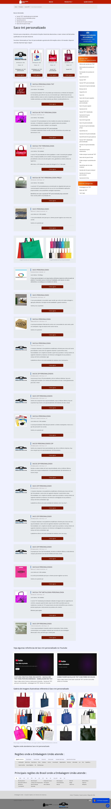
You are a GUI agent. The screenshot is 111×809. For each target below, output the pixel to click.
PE (43, 778)
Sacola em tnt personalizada (87, 134)
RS (39, 778)
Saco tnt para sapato (85, 106)
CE (50, 778)
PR (31, 778)
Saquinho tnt (83, 92)
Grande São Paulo (60, 759)
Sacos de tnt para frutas (23, 23)
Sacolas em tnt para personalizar (85, 174)
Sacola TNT (82, 80)
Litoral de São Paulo (71, 759)
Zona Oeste (36, 759)
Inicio (51, 2)
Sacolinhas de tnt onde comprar (85, 166)
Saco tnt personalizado (85, 123)
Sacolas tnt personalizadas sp (87, 145)
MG (20, 778)
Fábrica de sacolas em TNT (87, 64)
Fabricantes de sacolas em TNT (86, 68)
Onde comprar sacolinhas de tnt (87, 161)
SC (35, 778)
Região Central (19, 759)
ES (24, 778)
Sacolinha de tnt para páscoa (87, 137)
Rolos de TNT (83, 190)
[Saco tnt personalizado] (20, 55)
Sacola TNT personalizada (86, 83)
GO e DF (55, 778)
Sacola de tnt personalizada (87, 86)
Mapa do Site (91, 795)
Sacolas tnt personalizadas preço (26, 18)
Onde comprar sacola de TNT (87, 154)
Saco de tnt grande (84, 120)
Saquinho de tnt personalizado (83, 102)
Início (71, 795)
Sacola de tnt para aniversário (84, 150)
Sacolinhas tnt (83, 131)
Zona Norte (28, 759)
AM (60, 778)
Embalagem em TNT (85, 187)
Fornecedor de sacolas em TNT (86, 73)
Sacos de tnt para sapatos (86, 98)
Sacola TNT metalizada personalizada (27, 16)
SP (28, 778)
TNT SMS (82, 193)
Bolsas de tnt (83, 89)
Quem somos (88, 2)
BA (46, 778)
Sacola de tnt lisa (84, 178)
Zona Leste (50, 759)
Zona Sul (44, 759)
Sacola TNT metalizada (85, 112)
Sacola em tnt (83, 109)
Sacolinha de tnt (21, 20)
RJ (16, 778)
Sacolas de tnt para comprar (25, 22)
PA (64, 778)
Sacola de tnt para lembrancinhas (84, 116)
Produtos (68, 2)
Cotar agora (20, 75)
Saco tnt (81, 95)
